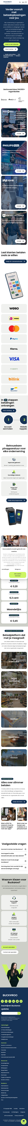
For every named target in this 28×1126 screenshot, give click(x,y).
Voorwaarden (6, 1112)
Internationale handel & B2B (8, 1057)
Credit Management (6, 1034)
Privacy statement (19, 1115)
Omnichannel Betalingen (7, 1032)
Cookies (16, 1108)
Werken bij (3, 1092)
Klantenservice (4, 1088)
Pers (2, 1100)
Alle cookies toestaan (17, 575)
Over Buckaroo (4, 1085)
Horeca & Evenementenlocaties (8, 1047)
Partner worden (5, 1090)
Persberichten (4, 1065)
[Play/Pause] (24, 80)
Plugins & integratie (6, 1077)
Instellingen (5, 569)
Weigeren (18, 569)
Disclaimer (22, 1108)
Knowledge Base (5, 1063)
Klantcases (4, 1075)
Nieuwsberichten (5, 1072)
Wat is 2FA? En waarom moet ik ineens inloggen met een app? (7, 826)
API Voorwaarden (8, 1115)
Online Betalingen (5, 1027)
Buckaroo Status (5, 1079)
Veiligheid (22, 1112)
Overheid (3, 1054)
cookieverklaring (10, 565)
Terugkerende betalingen (7, 1037)
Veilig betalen (4, 1095)
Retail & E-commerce (6, 1045)
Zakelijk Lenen (4, 1039)
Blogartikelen (4, 1070)
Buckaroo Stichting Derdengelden (9, 1097)
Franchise (3, 1050)
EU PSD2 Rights (15, 1112)
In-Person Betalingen (6, 1029)
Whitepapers (4, 1068)
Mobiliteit (3, 1052)
